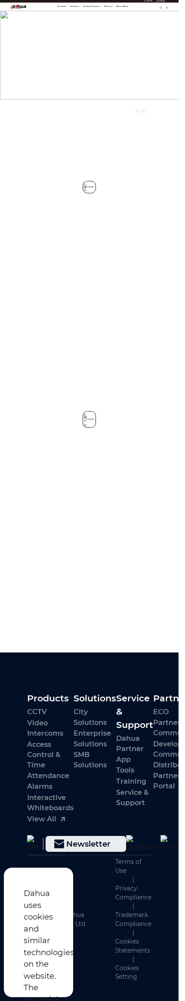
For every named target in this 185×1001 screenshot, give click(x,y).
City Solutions (90, 716)
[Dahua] (33, 843)
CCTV (37, 711)
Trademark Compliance (133, 919)
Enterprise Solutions (92, 738)
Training (131, 781)
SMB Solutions (90, 759)
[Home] (19, 6)
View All (137, 579)
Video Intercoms (45, 727)
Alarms (39, 786)
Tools (125, 770)
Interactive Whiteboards (50, 802)
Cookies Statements (132, 946)
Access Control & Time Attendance (48, 759)
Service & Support (132, 797)
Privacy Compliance (133, 893)
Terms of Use (128, 866)
